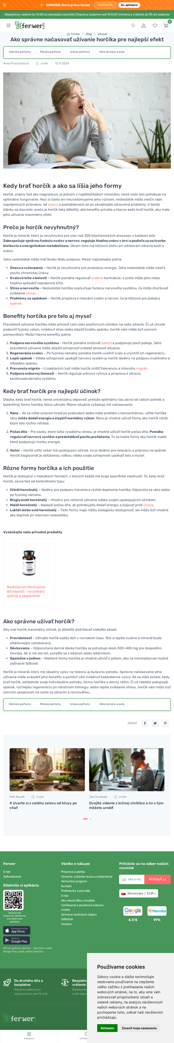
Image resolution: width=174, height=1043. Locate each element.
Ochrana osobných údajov (79, 914)
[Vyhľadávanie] (133, 25)
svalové (97, 278)
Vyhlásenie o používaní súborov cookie (82, 907)
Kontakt (66, 886)
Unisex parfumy (80, 51)
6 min (44, 63)
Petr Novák (17, 797)
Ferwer (75, 34)
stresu (31, 293)
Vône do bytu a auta (111, 51)
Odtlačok (67, 919)
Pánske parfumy (50, 51)
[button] (16, 930)
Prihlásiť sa (157, 879)
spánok (15, 303)
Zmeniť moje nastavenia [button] (139, 1028)
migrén (141, 368)
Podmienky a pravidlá (75, 891)
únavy (53, 204)
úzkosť (106, 343)
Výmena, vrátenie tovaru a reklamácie (86, 876)
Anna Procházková (16, 63)
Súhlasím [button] (107, 1028)
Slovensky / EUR (140, 893)
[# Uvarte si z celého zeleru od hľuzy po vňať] (47, 769)
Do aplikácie (129, 5)
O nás (7, 872)
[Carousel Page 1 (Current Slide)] (85, 818)
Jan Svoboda (98, 797)
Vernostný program (74, 881)
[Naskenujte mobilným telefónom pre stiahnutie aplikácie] (14, 900)
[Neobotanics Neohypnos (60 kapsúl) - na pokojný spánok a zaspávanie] (29, 561)
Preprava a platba (73, 872)
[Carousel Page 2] (90, 818)
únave (148, 505)
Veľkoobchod (12, 876)
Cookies (66, 924)
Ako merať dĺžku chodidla (78, 900)
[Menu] (8, 25)
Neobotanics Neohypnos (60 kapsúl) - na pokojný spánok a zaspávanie (26, 591)
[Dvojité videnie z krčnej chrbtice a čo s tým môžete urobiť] (126, 769)
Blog (89, 34)
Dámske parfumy (20, 51)
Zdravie (102, 34)
